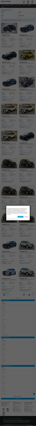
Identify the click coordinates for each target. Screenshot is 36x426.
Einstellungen (26, 216)
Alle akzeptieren (20, 216)
